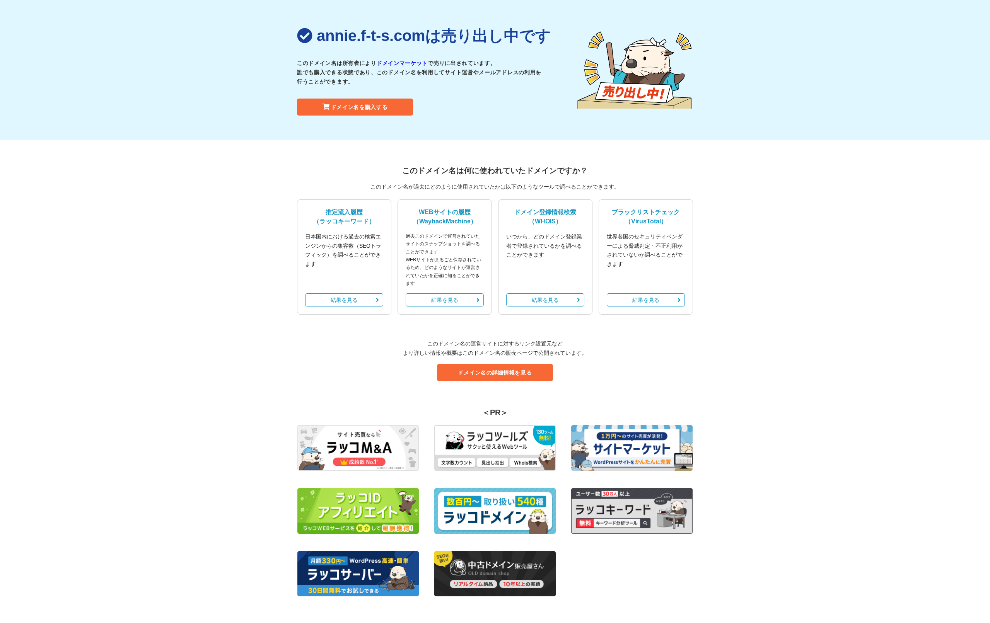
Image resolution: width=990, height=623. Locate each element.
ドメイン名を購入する (359, 107)
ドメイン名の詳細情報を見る (495, 372)
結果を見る (344, 300)
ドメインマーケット (402, 63)
